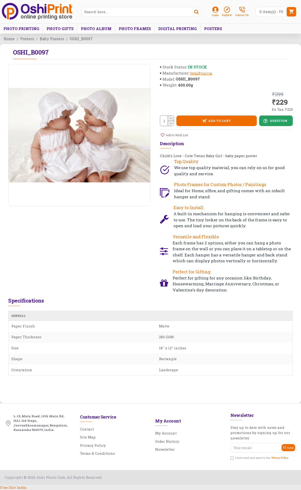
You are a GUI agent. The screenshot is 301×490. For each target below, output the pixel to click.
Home (9, 38)
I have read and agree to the (261, 457)
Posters (27, 38)
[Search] (196, 11)
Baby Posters (52, 38)
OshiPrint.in (201, 73)
